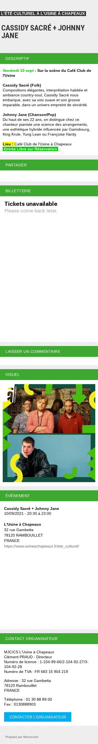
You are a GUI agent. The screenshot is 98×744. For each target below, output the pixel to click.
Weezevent (30, 737)
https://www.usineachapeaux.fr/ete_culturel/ (41, 546)
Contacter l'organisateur (38, 717)
